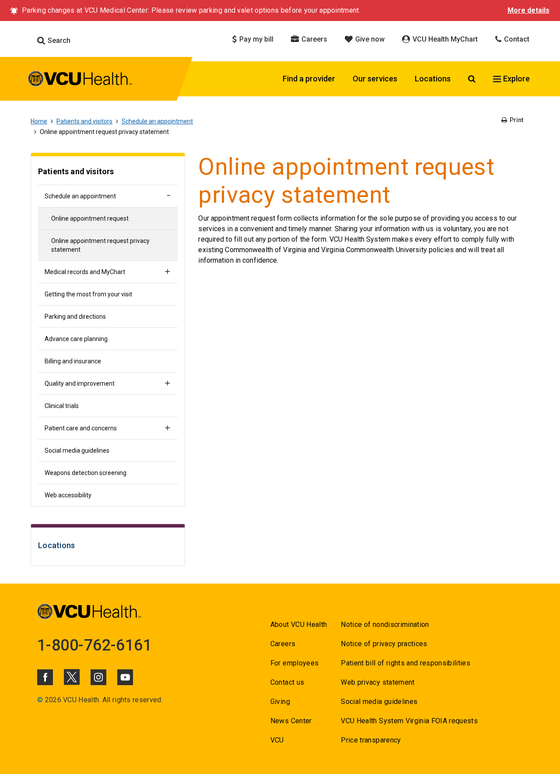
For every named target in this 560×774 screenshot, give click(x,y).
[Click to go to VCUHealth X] (72, 677)
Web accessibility (68, 495)
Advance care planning (76, 338)
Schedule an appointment (157, 121)
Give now (369, 39)
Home (39, 121)
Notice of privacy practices (384, 644)
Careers (313, 39)
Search (58, 40)
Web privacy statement (377, 682)
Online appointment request (90, 218)
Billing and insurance (73, 361)
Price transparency (371, 740)
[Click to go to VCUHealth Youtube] (125, 677)
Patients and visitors (84, 121)
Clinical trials (62, 405)
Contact (515, 39)
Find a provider (309, 78)
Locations (433, 78)
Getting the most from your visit (88, 294)
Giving (280, 701)
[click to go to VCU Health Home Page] (80, 80)
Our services (375, 78)
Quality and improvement (80, 383)
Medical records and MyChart (85, 271)
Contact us (287, 682)
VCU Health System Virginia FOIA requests (409, 721)
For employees (294, 663)
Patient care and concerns (81, 428)
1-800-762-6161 (94, 645)
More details (529, 10)
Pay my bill (255, 39)
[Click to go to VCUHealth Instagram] (98, 677)
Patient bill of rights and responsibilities (405, 663)
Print (515, 119)
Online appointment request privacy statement (100, 245)
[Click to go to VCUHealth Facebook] (45, 677)
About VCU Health (298, 624)
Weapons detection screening (85, 472)
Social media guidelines (77, 450)
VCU (277, 740)
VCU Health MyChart (444, 39)
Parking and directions (75, 316)
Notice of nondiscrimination (385, 624)
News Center (291, 721)
